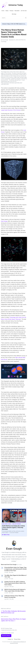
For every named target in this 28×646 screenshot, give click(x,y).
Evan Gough (5, 39)
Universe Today (15, 5)
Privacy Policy (17, 639)
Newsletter (17, 10)
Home (2, 10)
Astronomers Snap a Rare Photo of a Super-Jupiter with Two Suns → (13, 619)
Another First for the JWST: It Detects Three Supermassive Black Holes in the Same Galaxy (15, 583)
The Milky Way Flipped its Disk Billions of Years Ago (15, 576)
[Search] (26, 18)
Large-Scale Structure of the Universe (11, 110)
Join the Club (24, 10)
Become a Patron (6, 635)
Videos (7, 10)
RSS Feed (14, 14)
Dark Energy (4, 221)
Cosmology (3, 41)
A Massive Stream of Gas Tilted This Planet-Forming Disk (14, 596)
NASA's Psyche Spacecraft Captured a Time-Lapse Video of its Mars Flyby (15, 590)
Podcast (11, 10)
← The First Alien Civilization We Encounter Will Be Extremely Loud (13, 612)
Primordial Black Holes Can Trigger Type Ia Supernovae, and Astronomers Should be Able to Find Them (15, 569)
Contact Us (10, 639)
